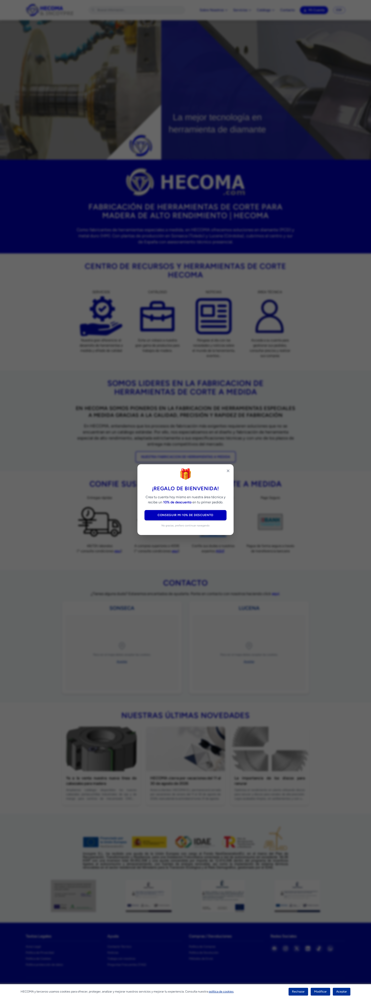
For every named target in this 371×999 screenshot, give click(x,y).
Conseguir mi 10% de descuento (185, 515)
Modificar (320, 991)
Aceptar (341, 991)
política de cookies (221, 991)
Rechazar (298, 991)
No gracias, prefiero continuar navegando (185, 525)
